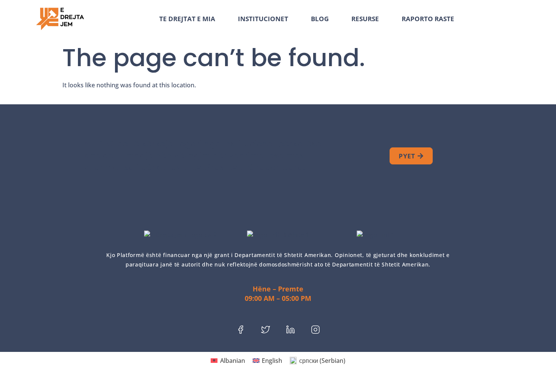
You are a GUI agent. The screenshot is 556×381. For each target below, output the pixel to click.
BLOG (320, 19)
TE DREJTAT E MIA (187, 19)
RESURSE (365, 19)
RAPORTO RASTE (428, 19)
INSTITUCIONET (263, 19)
